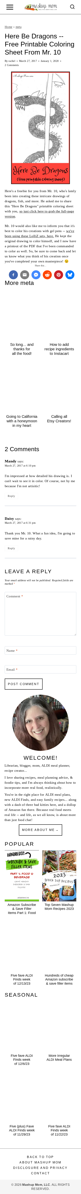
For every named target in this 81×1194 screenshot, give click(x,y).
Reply (11, 495)
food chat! (25, 820)
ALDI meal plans (57, 794)
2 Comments (12, 65)
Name (12, 650)
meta (18, 26)
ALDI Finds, (20, 799)
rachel (11, 60)
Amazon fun (17, 810)
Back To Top (40, 1157)
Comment (14, 596)
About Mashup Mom (40, 1162)
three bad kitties (37, 805)
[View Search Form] (72, 7)
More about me (38, 829)
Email (12, 669)
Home (8, 26)
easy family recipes (50, 799)
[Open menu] (10, 7)
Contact (40, 1173)
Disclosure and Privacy (40, 1167)
